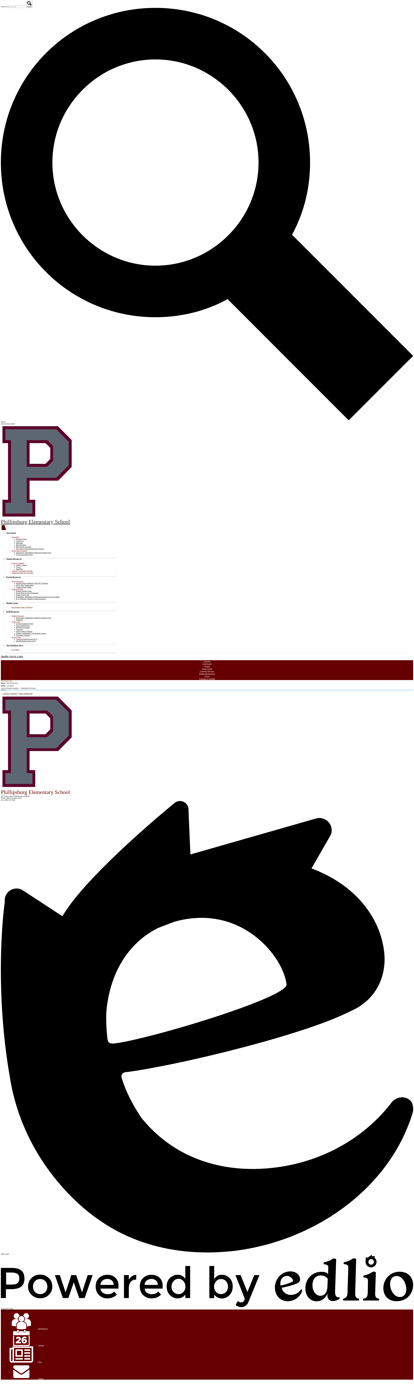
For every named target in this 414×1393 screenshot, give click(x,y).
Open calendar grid (25, 694)
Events (3, 690)
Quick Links (16, 622)
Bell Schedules (21, 545)
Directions (19, 543)
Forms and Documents (19, 551)
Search (3, 7)
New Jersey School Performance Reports (30, 549)
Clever (18, 567)
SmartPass (19, 569)
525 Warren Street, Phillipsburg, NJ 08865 (15, 796)
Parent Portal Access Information (27, 593)
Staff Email (207, 664)
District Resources (18, 616)
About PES (15, 537)
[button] (11, 533)
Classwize (19, 629)
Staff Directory (43, 1329)
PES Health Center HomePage (22, 607)
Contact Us (20, 541)
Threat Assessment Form (24, 555)
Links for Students (18, 563)
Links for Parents (17, 589)
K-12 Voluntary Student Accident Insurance (31, 599)
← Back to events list (9, 694)
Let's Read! (15, 650)
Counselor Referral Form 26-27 (26, 639)
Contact (40, 1379)
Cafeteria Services (207, 671)
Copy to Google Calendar (9, 688)
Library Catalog (21, 565)
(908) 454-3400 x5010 (13, 798)
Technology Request (23, 635)
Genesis (207, 666)
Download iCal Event (28, 688)
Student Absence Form (23, 591)
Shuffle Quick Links (12, 656)
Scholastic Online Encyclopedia (22, 573)
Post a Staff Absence (23, 626)
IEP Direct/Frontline (23, 627)
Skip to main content (8, 424)
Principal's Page (21, 539)
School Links (16, 637)
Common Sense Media (23, 587)
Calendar (207, 661)
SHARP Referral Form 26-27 (26, 641)
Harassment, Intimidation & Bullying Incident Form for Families (38, 597)
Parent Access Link (22, 595)
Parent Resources (17, 581)
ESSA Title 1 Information (24, 585)
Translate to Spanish (207, 679)
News (40, 1362)
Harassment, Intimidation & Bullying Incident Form (33, 553)
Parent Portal (207, 669)
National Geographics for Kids (22, 571)
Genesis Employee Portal (24, 624)
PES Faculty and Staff (23, 547)
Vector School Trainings (24, 631)
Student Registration (207, 674)
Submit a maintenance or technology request (31, 633)
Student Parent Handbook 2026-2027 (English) (32, 583)
